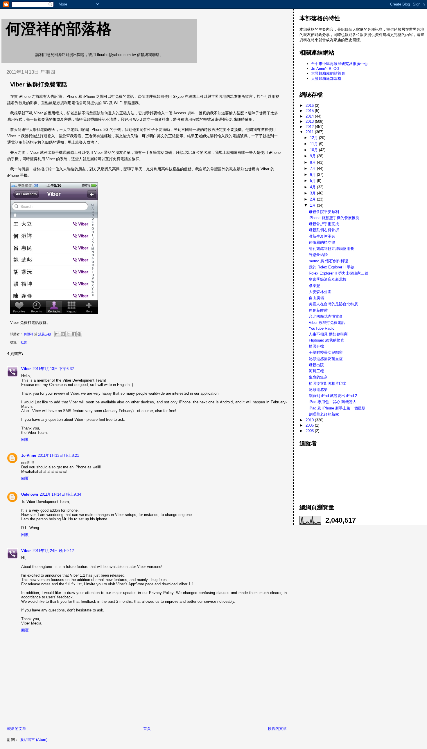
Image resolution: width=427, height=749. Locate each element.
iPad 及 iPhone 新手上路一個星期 (337, 408)
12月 (314, 138)
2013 (310, 121)
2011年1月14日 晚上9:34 (60, 494)
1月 (313, 205)
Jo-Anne (28, 455)
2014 (310, 116)
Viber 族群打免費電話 (327, 322)
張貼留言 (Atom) (33, 739)
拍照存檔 (316, 346)
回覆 (25, 439)
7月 (313, 168)
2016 (310, 105)
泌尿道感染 (318, 389)
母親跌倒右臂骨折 (324, 230)
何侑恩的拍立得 (322, 242)
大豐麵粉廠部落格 (326, 78)
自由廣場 (316, 298)
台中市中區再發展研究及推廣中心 (339, 64)
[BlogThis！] (63, 334)
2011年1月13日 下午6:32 (53, 369)
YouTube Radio (321, 328)
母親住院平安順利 (324, 212)
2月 (313, 199)
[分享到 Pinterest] (79, 334)
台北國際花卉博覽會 (326, 316)
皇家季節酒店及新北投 (328, 279)
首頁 (147, 728)
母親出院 (316, 365)
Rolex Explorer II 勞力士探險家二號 (338, 273)
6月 (313, 174)
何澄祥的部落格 (59, 28)
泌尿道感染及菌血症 (326, 359)
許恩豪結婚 (318, 254)
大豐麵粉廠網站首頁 (328, 73)
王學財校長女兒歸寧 (326, 352)
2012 (310, 126)
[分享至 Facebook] (74, 334)
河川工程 (316, 371)
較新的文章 (16, 728)
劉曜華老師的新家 (324, 414)
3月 (313, 193)
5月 (313, 180)
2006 (310, 425)
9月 (313, 156)
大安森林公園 (320, 292)
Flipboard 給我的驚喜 (326, 340)
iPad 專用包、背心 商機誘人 (332, 402)
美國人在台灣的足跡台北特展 (333, 304)
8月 (313, 162)
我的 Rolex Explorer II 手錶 (331, 267)
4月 (313, 187)
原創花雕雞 (318, 310)
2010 (310, 420)
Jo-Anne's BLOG (325, 68)
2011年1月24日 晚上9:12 (53, 550)
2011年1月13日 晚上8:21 (58, 455)
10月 (314, 150)
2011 (310, 132)
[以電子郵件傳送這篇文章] (57, 334)
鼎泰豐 (314, 286)
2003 (310, 431)
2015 (310, 111)
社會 (24, 342)
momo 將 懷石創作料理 (328, 261)
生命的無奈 (318, 377)
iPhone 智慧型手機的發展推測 (334, 218)
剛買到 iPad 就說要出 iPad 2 (333, 396)
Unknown (29, 494)
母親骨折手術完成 (324, 224)
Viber (26, 369)
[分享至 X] (68, 334)
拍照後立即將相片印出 (328, 383)
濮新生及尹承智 (322, 236)
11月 (314, 144)
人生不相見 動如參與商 (328, 334)
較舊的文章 (277, 728)
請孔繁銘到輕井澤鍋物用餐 (331, 248)
